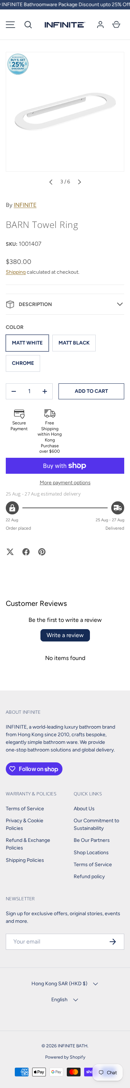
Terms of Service (25, 809)
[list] (65, 112)
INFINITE (25, 204)
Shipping (16, 272)
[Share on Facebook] (26, 552)
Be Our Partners (92, 840)
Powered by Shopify (65, 1057)
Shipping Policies (25, 860)
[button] (28, 25)
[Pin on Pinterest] (42, 552)
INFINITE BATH (72, 1045)
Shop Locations (91, 852)
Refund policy (89, 876)
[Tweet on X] (10, 552)
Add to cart (91, 391)
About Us (84, 809)
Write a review (65, 635)
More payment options (65, 483)
